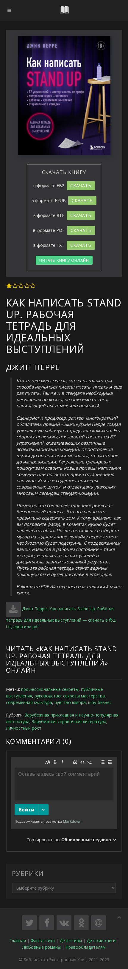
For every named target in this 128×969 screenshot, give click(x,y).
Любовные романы (41, 947)
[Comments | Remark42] (64, 801)
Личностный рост (23, 728)
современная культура (29, 702)
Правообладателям (85, 947)
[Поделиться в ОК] (81, 922)
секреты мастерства (84, 696)
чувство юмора (70, 702)
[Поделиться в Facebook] (46, 922)
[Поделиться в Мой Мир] (98, 922)
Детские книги (101, 940)
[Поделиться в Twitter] (29, 922)
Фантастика (43, 940)
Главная (17, 940)
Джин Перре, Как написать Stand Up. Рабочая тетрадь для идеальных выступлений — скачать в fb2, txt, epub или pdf (61, 617)
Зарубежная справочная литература (69, 721)
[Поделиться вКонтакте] (64, 922)
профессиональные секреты (50, 689)
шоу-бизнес (100, 702)
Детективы (71, 940)
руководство (48, 696)
